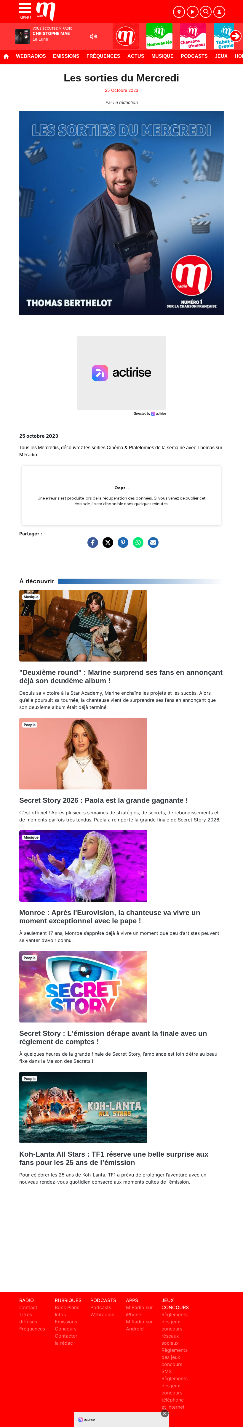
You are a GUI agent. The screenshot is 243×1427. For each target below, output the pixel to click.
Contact (28, 1307)
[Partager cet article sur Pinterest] (121, 545)
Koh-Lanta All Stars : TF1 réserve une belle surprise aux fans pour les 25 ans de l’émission (113, 1158)
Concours (65, 1329)
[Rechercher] (206, 12)
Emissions (66, 56)
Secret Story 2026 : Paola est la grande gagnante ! (103, 800)
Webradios (31, 56)
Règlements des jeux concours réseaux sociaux (175, 1329)
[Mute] (93, 36)
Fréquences (103, 56)
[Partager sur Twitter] (106, 545)
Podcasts (194, 56)
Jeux (221, 56)
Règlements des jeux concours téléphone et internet (175, 1392)
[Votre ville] (179, 12)
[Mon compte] (219, 12)
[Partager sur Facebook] (91, 545)
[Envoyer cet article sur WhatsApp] (136, 545)
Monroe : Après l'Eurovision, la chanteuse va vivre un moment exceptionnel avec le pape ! (109, 916)
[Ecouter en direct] (193, 12)
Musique (162, 56)
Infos (60, 1314)
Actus (135, 56)
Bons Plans (67, 1307)
